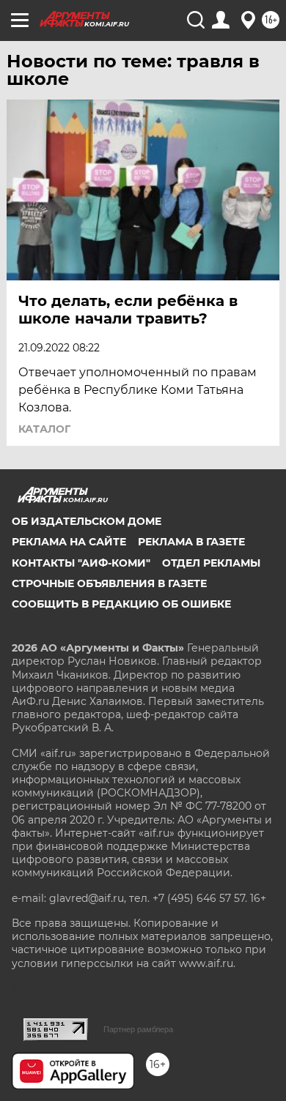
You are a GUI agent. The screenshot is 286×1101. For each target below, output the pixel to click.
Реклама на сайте (69, 541)
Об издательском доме (86, 521)
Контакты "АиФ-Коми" (81, 563)
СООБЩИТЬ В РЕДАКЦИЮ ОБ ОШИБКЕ (121, 604)
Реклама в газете (191, 541)
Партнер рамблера (138, 1029)
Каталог (44, 429)
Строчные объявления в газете (109, 583)
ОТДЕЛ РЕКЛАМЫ (211, 563)
